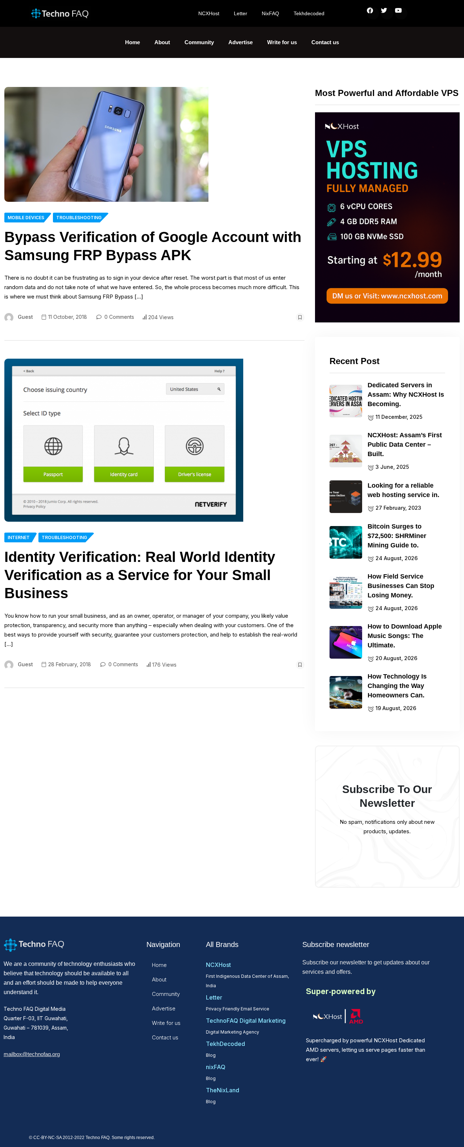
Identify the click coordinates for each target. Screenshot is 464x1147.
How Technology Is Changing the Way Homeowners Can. (397, 686)
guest (25, 317)
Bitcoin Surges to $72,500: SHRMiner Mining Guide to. (397, 536)
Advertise (240, 42)
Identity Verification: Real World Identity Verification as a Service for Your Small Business (139, 575)
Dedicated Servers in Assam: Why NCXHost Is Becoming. (406, 394)
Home (132, 42)
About (162, 42)
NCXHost (208, 13)
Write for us (282, 42)
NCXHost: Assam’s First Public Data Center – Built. (405, 444)
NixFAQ (270, 13)
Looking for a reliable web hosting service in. (403, 490)
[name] (106, 144)
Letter (240, 13)
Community (199, 42)
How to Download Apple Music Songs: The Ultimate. (405, 636)
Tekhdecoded (309, 13)
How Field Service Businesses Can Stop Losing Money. (401, 586)
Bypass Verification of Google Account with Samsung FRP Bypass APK (152, 246)
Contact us (325, 42)
